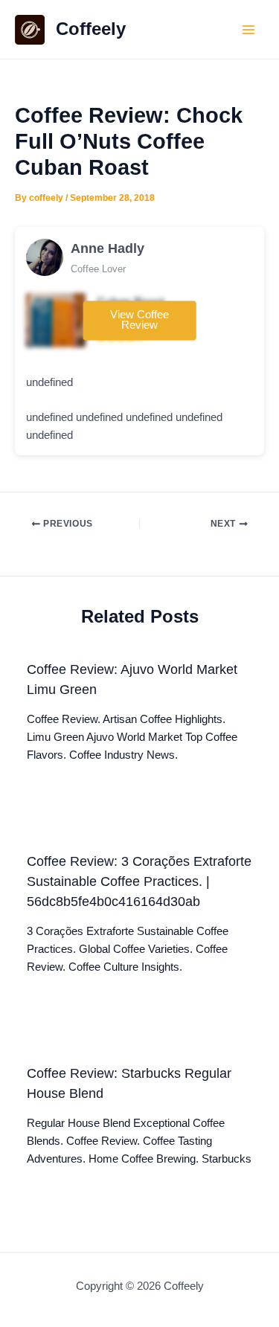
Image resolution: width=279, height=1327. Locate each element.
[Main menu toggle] (248, 29)
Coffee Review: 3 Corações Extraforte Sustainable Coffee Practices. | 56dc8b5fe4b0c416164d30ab (139, 881)
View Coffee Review (139, 320)
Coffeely (91, 29)
